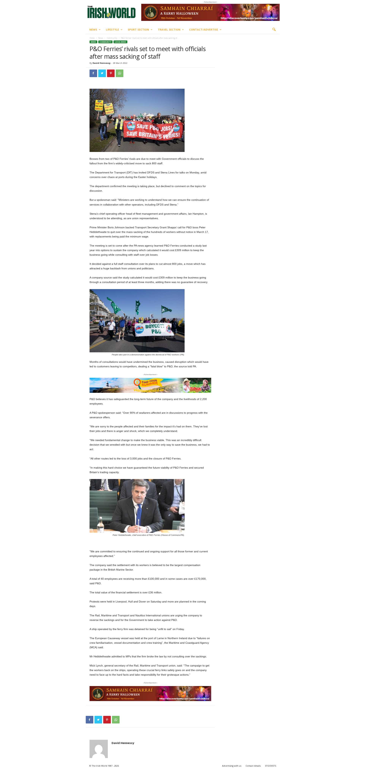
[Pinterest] (111, 73)
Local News (120, 42)
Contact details (253, 765)
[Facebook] (93, 73)
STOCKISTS (270, 765)
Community (112, 38)
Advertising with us (231, 765)
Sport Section (138, 29)
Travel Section (169, 29)
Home (92, 38)
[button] (274, 29)
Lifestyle (112, 29)
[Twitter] (102, 73)
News (93, 29)
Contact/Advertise (203, 29)
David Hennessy (101, 63)
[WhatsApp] (119, 73)
